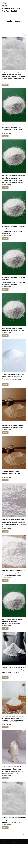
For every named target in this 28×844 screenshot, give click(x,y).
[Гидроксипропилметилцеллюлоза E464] (14, 156)
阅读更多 (5, 85)
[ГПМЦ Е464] (14, 309)
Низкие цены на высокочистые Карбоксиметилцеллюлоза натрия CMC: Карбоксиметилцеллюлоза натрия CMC (13, 425)
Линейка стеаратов (6, 82)
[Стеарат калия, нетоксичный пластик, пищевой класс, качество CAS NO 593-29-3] (14, 648)
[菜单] (25, 6)
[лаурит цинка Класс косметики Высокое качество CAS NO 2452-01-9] (14, 551)
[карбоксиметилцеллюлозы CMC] (14, 452)
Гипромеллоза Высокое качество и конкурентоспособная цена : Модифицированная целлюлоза (12, 621)
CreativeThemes (15, 841)
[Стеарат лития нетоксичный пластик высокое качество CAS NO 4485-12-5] (14, 697)
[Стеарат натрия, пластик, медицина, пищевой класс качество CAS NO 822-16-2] (14, 798)
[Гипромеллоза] (14, 207)
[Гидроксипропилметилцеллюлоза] (14, 104)
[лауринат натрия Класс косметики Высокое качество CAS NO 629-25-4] (14, 500)
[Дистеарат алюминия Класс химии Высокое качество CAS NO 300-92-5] (14, 355)
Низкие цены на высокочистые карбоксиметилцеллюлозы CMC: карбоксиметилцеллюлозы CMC (11, 473)
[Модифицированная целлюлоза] (14, 600)
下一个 (22, 834)
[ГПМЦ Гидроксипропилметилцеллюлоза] (14, 258)
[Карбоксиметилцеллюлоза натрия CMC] (14, 404)
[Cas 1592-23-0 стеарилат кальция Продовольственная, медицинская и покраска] (14, 53)
